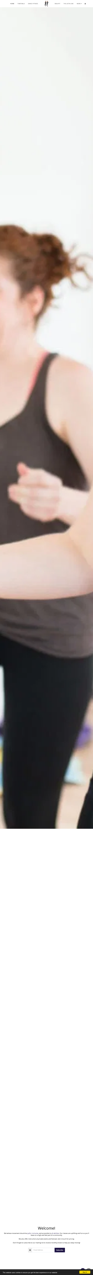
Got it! (85, 1272)
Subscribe (59, 1250)
